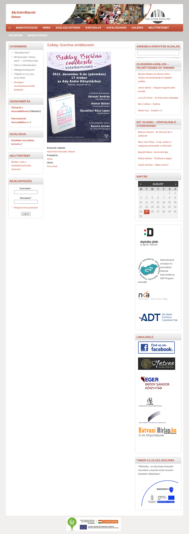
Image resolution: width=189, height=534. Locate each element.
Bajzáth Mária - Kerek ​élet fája (153, 152)
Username (26, 188)
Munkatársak (38, 35)
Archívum (15, 35)
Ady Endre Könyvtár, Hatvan (61, 151)
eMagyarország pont (24, 70)
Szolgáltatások (68, 27)
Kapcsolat (93, 27)
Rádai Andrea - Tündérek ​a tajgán (155, 158)
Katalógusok (116, 27)
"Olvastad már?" (22, 52)
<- (9, 27)
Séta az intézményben (25, 65)
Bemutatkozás (26, 27)
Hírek (47, 27)
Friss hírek (52, 166)
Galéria (137, 27)
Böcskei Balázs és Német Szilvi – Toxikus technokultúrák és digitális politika (155, 78)
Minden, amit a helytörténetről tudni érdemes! (21, 166)
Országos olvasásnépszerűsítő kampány (24, 86)
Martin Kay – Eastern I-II (150, 110)
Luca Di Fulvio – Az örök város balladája (158, 98)
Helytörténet (158, 27)
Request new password (26, 207)
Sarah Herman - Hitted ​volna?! (153, 165)
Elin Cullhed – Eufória (149, 104)
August (158, 184)
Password (26, 198)
